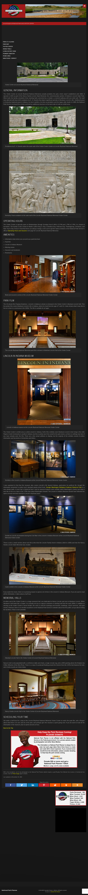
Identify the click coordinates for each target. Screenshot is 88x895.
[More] (77, 785)
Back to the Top (8, 728)
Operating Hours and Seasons (17, 230)
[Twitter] (21, 785)
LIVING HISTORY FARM (9, 51)
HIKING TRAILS (7, 49)
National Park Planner (9, 890)
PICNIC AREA (6, 56)
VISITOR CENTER (8, 46)
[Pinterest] (44, 785)
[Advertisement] (36, 32)
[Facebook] (10, 785)
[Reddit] (55, 785)
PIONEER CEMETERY (9, 53)
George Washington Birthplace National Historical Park (64, 487)
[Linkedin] (33, 785)
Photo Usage (15, 773)
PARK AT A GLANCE (8, 41)
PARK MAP (6, 44)
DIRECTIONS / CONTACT (9, 58)
